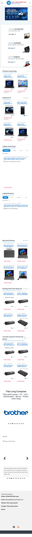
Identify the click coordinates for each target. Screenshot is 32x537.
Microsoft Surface (7, 243)
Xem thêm (25, 97)
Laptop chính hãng (8, 74)
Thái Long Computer (12, 503)
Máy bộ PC (19, 101)
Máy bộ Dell (24, 101)
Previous (5, 412)
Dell (21, 150)
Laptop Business (7, 156)
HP (27, 150)
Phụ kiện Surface (8, 244)
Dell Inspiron (13, 203)
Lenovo (6, 150)
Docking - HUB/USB (21, 292)
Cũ (26, 197)
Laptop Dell (19, 74)
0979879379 (9, 496)
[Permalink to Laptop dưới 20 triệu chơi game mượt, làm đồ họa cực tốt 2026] (16, 453)
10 (24, 478)
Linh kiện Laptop (7, 292)
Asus (14, 150)
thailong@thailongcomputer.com (14, 499)
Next (26, 412)
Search (30, 3)
